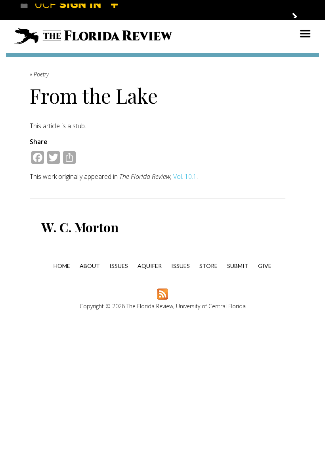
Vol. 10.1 (185, 176)
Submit (238, 265)
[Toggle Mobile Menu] (297, 9)
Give (264, 265)
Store (208, 265)
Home (62, 265)
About (90, 265)
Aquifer (150, 265)
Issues (118, 265)
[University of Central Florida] (78, 10)
